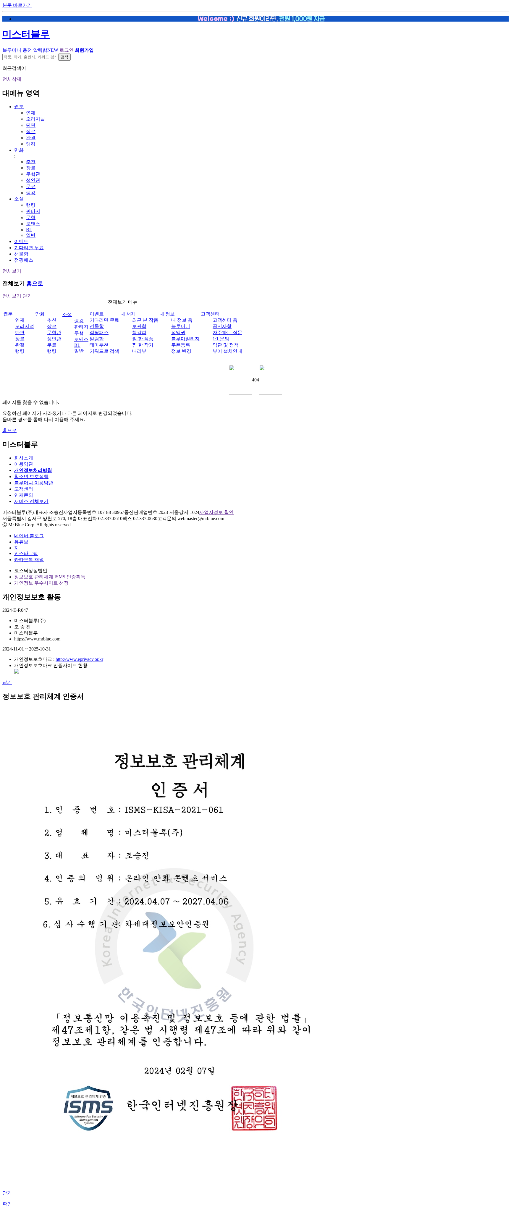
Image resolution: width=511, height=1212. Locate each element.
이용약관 (23, 464)
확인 (7, 1203)
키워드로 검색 (104, 351)
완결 (30, 137)
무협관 (33, 174)
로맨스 (33, 223)
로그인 (66, 50)
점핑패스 (23, 260)
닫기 (7, 682)
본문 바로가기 (17, 5)
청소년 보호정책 (31, 476)
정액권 (178, 332)
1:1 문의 (221, 338)
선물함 (21, 253)
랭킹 (30, 143)
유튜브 (21, 541)
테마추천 (99, 344)
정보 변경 (181, 351)
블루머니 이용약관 (33, 482)
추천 (30, 161)
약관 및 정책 (226, 344)
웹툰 (19, 106)
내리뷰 (139, 351)
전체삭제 (11, 79)
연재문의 (23, 495)
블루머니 (180, 326)
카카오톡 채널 (29, 559)
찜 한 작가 (142, 344)
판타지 (33, 211)
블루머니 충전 (17, 50)
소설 (19, 198)
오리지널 (35, 119)
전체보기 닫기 (17, 295)
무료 (30, 186)
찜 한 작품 (142, 338)
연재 (30, 112)
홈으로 (34, 283)
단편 (30, 125)
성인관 (33, 180)
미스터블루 (26, 34)
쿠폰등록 (180, 344)
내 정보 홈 (182, 320)
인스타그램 (26, 553)
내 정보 (167, 313)
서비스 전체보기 (31, 501)
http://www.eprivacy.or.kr (79, 659)
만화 (19, 150)
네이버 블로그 (29, 535)
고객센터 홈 (225, 320)
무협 (30, 217)
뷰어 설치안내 (227, 351)
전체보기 (11, 271)
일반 (30, 235)
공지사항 (222, 326)
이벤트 (21, 241)
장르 (30, 131)
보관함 (139, 326)
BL (29, 229)
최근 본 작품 (145, 320)
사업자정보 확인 (216, 512)
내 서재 (128, 313)
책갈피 (139, 332)
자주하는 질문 (227, 332)
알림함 (45, 50)
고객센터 (210, 313)
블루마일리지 (185, 338)
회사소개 (23, 457)
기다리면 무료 (29, 247)
